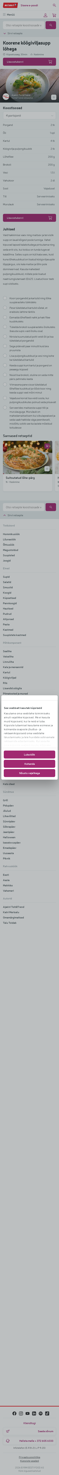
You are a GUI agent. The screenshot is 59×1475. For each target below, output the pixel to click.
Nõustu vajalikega (29, 773)
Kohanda (29, 763)
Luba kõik (29, 754)
